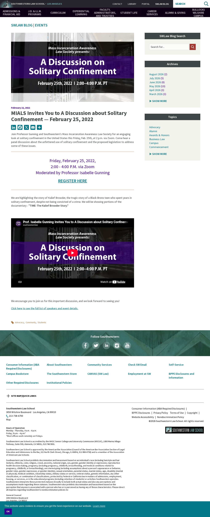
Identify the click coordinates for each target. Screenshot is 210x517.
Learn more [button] (99, 506)
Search (180, 3)
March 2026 (155, 94)
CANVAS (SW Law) (98, 373)
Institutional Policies (59, 382)
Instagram (117, 345)
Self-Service (176, 364)
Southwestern (36, 3)
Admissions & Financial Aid (11, 12)
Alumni (153, 131)
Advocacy (19, 322)
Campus (153, 143)
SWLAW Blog (162, 3)
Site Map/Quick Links (23, 395)
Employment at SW (139, 373)
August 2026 (156, 74)
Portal (146, 3)
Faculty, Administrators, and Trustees (105, 13)
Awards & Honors (159, 135)
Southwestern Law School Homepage (184, 430)
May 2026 (154, 86)
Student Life (128, 12)
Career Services (152, 12)
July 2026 (154, 78)
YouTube (127, 345)
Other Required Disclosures (22, 382)
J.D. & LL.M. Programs (34, 12)
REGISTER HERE (72, 181)
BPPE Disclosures (141, 412)
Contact (117, 3)
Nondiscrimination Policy (170, 417)
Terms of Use (177, 412)
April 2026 (154, 90)
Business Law (157, 139)
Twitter (96, 345)
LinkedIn (106, 345)
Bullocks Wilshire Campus (198, 13)
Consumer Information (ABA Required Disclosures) (158, 408)
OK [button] (8, 511)
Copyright (192, 412)
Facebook (85, 345)
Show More (159, 101)
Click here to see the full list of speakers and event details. (44, 308)
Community (31, 322)
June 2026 (155, 82)
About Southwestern (59, 364)
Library (132, 3)
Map (8, 419)
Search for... (157, 47)
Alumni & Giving (175, 12)
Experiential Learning (81, 12)
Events (41, 25)
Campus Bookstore (17, 373)
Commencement (158, 147)
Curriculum (57, 12)
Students (42, 322)
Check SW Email (137, 364)
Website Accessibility (143, 417)
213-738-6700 (16, 415)
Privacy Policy (160, 412)
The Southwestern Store (62, 373)
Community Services (99, 364)
